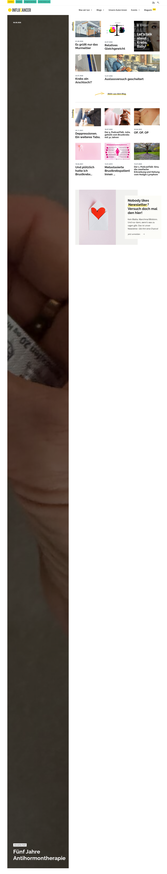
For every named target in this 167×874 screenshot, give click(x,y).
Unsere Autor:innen (118, 10)
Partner (19, 2)
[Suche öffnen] (158, 2)
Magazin (149, 10)
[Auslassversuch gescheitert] (132, 63)
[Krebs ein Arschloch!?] (88, 62)
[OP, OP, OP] (147, 116)
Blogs (99, 10)
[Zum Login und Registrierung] (153, 2)
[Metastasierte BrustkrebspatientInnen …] (117, 151)
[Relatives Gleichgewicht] (117, 29)
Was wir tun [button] (84, 10)
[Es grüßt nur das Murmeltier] (88, 29)
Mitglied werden (30, 2)
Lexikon (10, 2)
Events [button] (134, 10)
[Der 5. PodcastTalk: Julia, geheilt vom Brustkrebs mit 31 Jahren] (117, 116)
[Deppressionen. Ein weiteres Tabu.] (88, 117)
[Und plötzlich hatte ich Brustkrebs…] (88, 151)
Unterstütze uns (44, 2)
